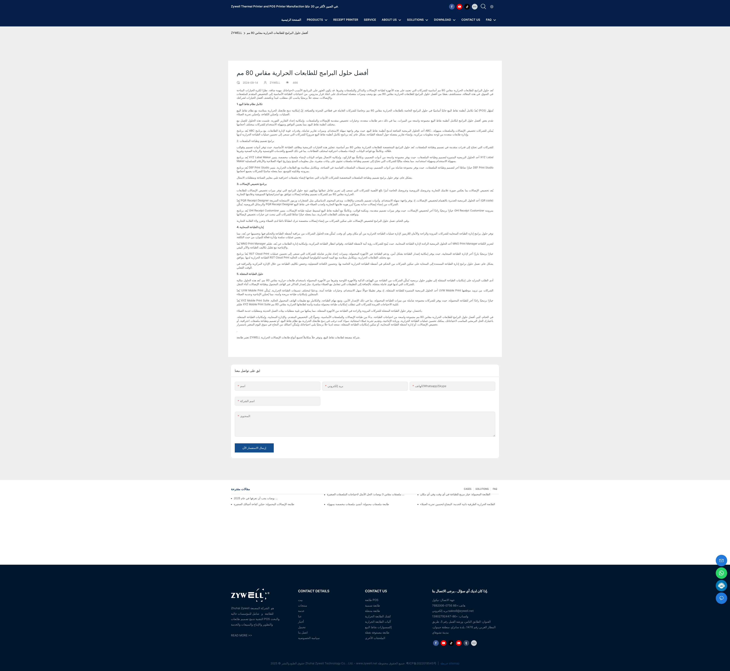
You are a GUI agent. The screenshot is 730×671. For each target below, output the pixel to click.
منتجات (302, 605)
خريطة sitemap (449, 663)
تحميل (301, 627)
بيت (300, 600)
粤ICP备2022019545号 (421, 663)
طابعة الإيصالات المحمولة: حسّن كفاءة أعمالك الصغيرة (264, 504)
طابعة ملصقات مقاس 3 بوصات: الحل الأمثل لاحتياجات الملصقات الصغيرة (366, 494)
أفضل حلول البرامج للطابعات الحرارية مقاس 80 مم (277, 33)
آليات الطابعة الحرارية (378, 621)
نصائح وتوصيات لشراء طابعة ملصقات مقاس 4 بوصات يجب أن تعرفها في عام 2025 (256, 498)
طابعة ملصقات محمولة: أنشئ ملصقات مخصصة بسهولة (358, 504)
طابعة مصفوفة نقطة (377, 632)
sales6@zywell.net (461, 611)
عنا (300, 616)
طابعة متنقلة (372, 611)
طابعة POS (371, 600)
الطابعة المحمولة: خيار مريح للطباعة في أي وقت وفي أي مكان (455, 494)
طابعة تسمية (372, 605)
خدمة (301, 611)
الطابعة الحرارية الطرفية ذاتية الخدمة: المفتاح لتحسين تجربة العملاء (457, 504)
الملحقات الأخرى (375, 638)
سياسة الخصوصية (309, 638)
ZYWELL (236, 33)
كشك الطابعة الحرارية (378, 616)
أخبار (301, 621)
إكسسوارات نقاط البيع (378, 627)
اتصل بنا (303, 632)
